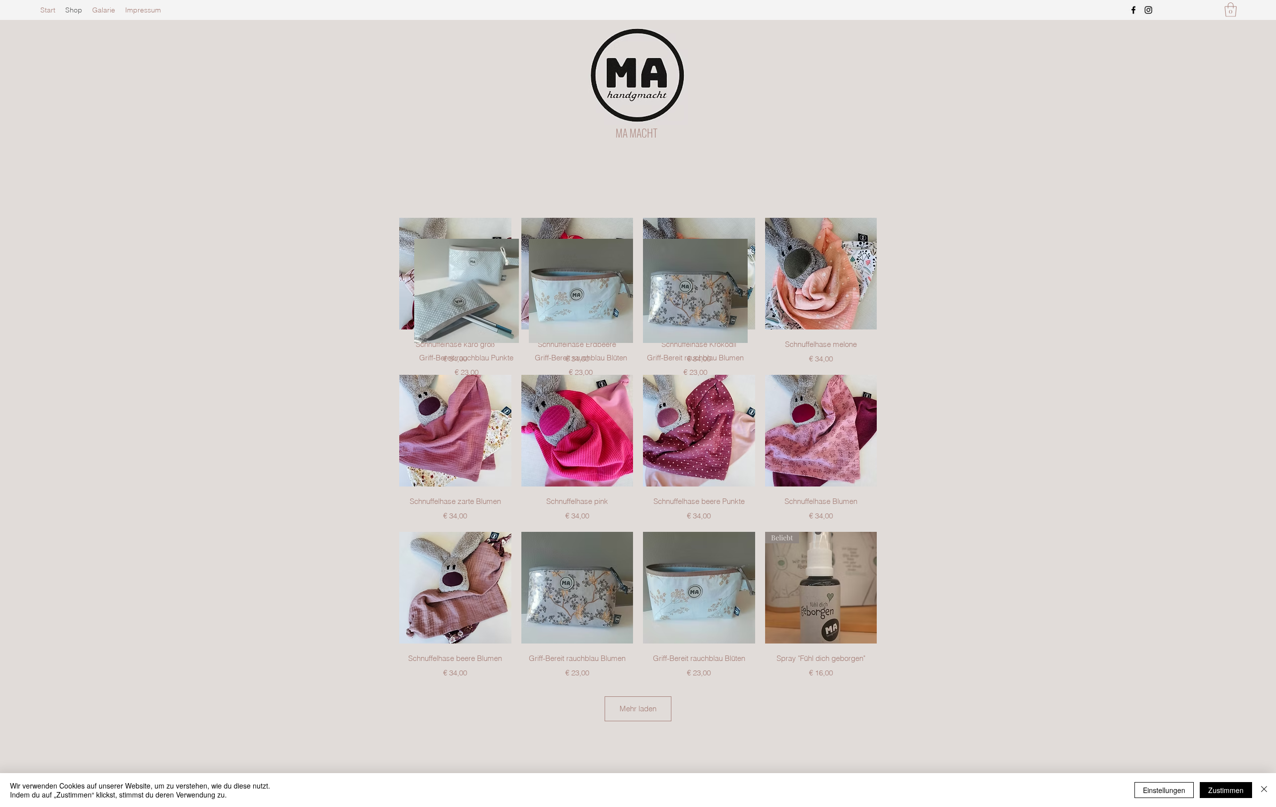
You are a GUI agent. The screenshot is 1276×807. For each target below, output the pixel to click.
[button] (1231, 9)
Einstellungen (1164, 790)
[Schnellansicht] (455, 431)
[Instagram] (1148, 10)
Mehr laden (638, 708)
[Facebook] (1133, 10)
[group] (638, 308)
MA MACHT (636, 133)
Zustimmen (1226, 790)
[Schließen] (1264, 790)
